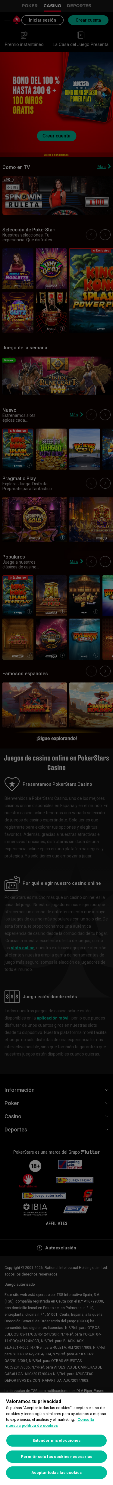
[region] (56, 1439)
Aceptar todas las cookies (56, 1472)
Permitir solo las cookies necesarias (57, 1456)
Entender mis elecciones (57, 1440)
